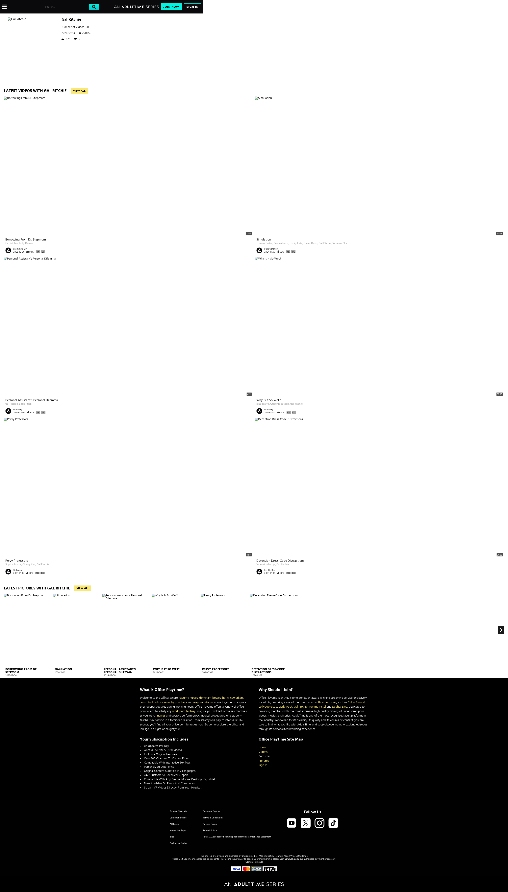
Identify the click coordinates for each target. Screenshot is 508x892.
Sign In (192, 6)
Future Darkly (271, 249)
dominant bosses (210, 697)
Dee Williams (280, 243)
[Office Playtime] (22, 6)
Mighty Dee (339, 706)
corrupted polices (151, 702)
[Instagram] (319, 823)
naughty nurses (188, 697)
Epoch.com (189, 859)
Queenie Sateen (279, 403)
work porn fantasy (183, 711)
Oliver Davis (311, 243)
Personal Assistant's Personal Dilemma (31, 400)
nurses (161, 715)
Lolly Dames (26, 243)
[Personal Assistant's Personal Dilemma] (126, 630)
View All (79, 90)
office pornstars (326, 702)
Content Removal (254, 862)
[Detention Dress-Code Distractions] (274, 630)
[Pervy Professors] (225, 630)
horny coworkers (232, 697)
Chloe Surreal (356, 702)
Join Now (171, 6)
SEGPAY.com (292, 859)
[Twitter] (306, 823)
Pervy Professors (16, 560)
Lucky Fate (296, 243)
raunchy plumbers (175, 702)
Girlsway (17, 409)
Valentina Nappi (265, 564)
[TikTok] (333, 823)
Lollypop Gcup (268, 706)
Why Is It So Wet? (268, 400)
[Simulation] (77, 630)
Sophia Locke (13, 564)
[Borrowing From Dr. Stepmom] (28, 630)
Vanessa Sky (339, 243)
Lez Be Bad (269, 570)
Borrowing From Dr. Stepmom (25, 239)
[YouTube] (292, 823)
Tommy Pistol (264, 243)
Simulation (263, 239)
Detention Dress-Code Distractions (280, 560)
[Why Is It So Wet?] (176, 630)
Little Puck (25, 403)
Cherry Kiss (29, 564)
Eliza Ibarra (262, 403)
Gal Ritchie (11, 243)
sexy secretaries (203, 702)
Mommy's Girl (20, 249)
